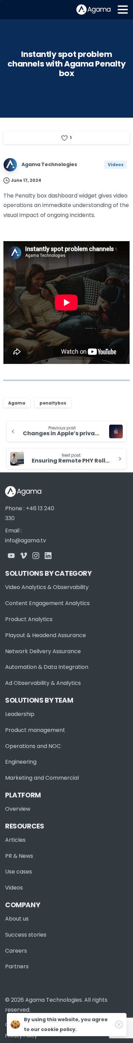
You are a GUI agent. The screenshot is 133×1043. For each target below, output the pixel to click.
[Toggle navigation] (123, 9)
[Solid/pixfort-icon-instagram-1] (36, 555)
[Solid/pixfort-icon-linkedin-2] (48, 555)
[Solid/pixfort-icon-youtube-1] (11, 555)
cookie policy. (59, 1029)
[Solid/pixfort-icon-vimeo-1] (23, 555)
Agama (16, 403)
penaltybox (53, 403)
